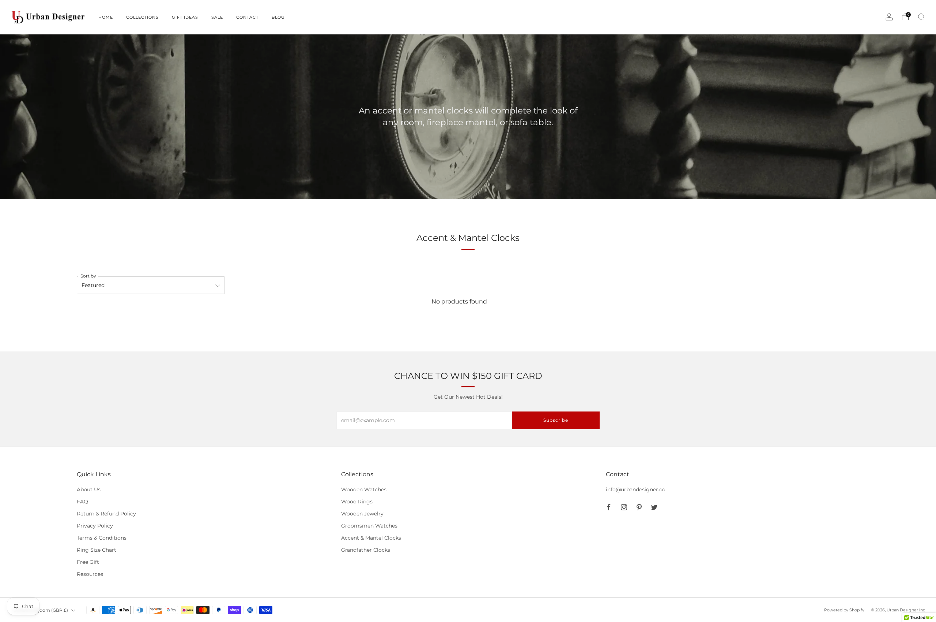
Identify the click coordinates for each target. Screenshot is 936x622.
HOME (105, 17)
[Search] (921, 17)
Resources (90, 574)
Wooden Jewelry (362, 514)
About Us (89, 489)
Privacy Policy (95, 526)
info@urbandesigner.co (635, 489)
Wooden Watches (363, 489)
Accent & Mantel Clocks (371, 538)
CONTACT (247, 17)
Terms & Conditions (102, 538)
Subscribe (555, 420)
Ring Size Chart (96, 550)
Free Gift (88, 562)
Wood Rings (357, 501)
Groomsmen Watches (369, 526)
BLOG (278, 17)
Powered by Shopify (844, 609)
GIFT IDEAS (185, 17)
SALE (217, 17)
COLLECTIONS (142, 17)
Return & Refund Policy (106, 514)
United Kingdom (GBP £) (40, 610)
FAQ (82, 501)
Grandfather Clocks (365, 550)
